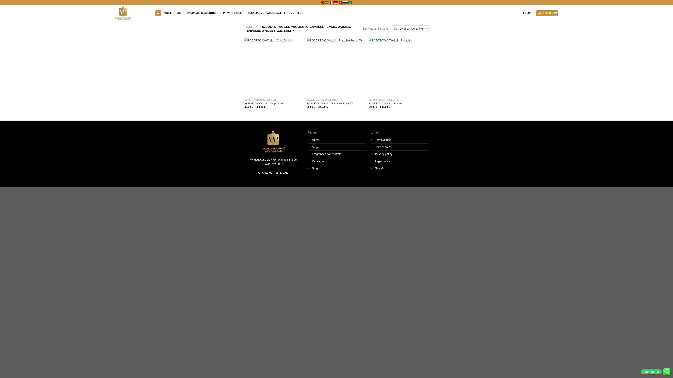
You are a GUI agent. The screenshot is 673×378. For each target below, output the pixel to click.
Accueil (169, 13)
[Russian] (345, 2)
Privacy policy (383, 154)
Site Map (380, 168)
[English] (323, 2)
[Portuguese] (341, 2)
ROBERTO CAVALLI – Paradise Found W (330, 103)
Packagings (254, 13)
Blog (300, 13)
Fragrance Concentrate (202, 13)
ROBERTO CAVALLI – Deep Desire (264, 103)
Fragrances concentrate (326, 154)
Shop (179, 13)
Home (249, 27)
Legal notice (382, 161)
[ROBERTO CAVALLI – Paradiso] (398, 67)
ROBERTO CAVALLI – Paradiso (386, 103)
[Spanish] (327, 2)
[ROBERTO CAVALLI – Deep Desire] (273, 67)
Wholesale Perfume (280, 13)
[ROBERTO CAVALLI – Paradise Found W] (336, 67)
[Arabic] (350, 2)
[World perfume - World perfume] (132, 13)
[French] (332, 2)
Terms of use (383, 139)
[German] (336, 2)
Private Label (232, 13)
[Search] (158, 13)
